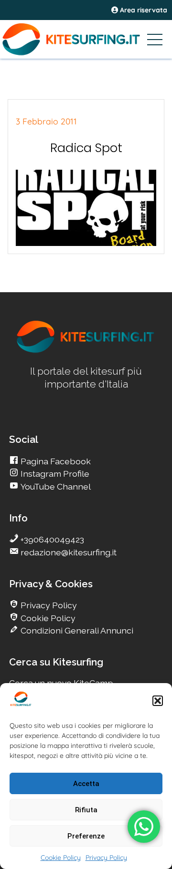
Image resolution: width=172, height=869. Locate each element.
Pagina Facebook (55, 461)
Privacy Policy (106, 857)
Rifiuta (86, 810)
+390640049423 (51, 539)
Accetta (86, 783)
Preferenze (86, 836)
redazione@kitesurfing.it (68, 552)
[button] (157, 700)
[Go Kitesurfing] (86, 39)
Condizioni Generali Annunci (76, 630)
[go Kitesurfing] (86, 351)
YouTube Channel (55, 486)
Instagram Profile (54, 474)
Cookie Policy (61, 857)
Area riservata (142, 10)
